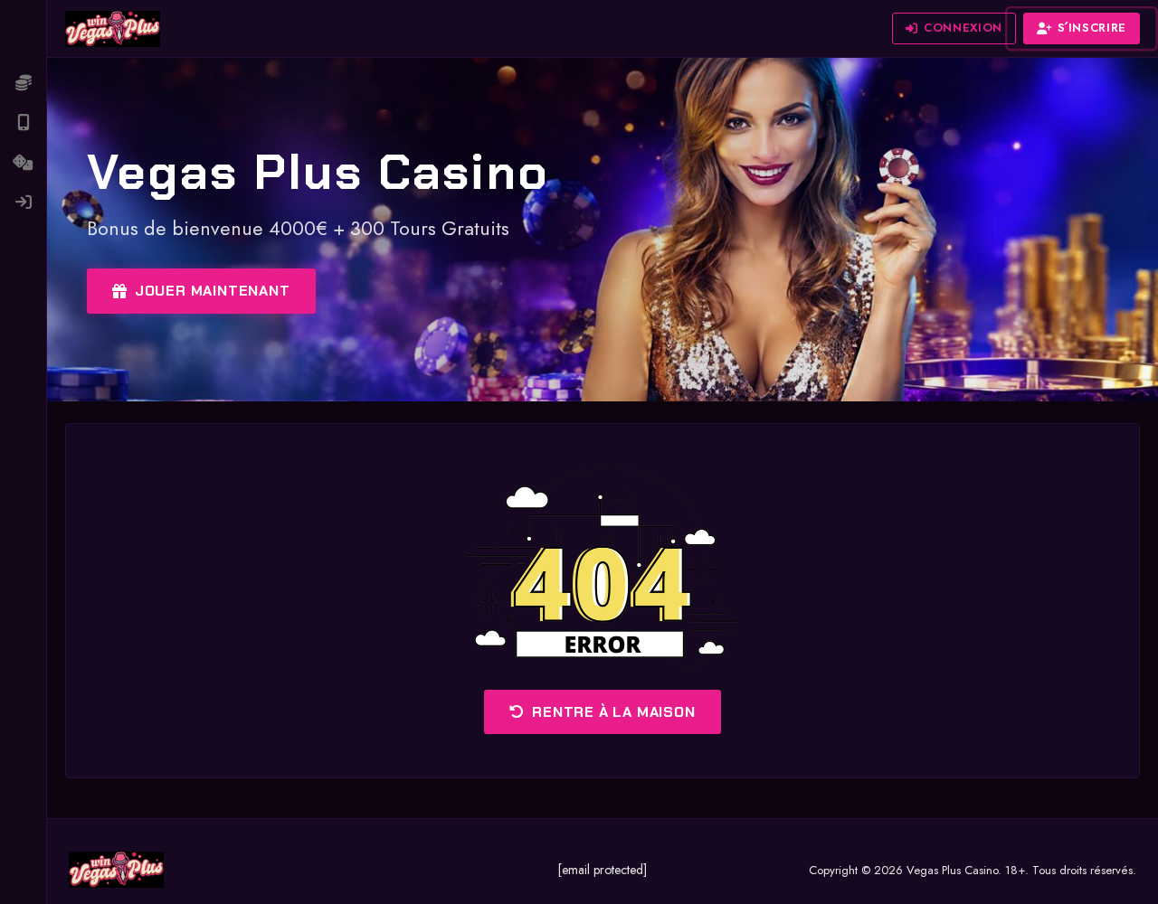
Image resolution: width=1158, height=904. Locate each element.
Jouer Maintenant (212, 290)
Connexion (963, 27)
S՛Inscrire (1092, 27)
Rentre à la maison (613, 711)
